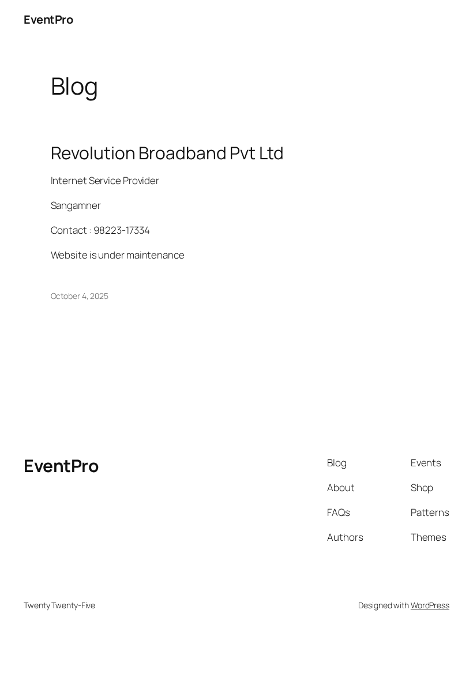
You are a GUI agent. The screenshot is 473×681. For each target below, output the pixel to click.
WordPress (430, 605)
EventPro (48, 19)
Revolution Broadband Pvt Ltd (167, 153)
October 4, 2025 (80, 295)
